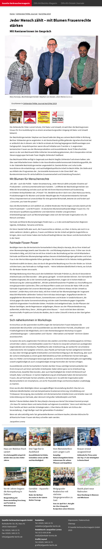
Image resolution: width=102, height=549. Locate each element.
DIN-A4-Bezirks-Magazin (45, 3)
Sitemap (71, 523)
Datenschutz (84, 520)
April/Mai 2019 (45, 14)
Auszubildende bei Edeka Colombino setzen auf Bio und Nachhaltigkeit (38, 457)
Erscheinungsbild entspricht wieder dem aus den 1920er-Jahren (14, 457)
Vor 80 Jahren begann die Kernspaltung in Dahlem (14, 491)
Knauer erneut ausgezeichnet (84, 450)
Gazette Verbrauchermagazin (16, 3)
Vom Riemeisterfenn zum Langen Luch (62, 450)
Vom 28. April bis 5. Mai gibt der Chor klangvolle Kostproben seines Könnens (63, 506)
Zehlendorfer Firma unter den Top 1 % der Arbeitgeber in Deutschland (88, 457)
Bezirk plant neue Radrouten (85, 490)
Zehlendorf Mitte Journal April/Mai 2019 (40, 103)
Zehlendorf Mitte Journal (26, 14)
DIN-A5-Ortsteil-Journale (72, 3)
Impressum (73, 520)
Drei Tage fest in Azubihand (36, 450)
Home (12, 14)
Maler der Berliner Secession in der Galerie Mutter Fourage (38, 497)
